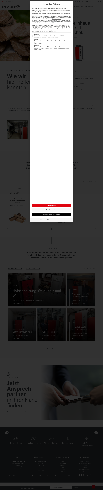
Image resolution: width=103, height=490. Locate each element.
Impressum (61, 219)
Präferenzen (42, 219)
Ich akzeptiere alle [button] (51, 205)
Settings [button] (55, 21)
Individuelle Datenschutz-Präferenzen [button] (51, 214)
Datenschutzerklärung (51, 219)
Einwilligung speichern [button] (51, 210)
